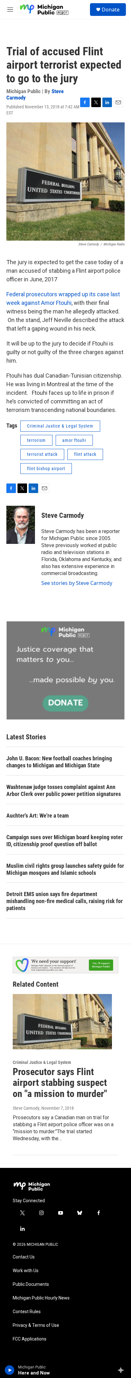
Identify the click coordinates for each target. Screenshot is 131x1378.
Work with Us (25, 1270)
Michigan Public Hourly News (41, 1298)
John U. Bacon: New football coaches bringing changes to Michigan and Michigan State (59, 762)
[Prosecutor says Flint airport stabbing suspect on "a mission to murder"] (62, 1021)
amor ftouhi (74, 440)
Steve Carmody (62, 515)
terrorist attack (42, 454)
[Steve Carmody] (20, 525)
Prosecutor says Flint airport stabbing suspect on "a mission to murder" (60, 1083)
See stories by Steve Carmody (76, 582)
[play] (10, 1370)
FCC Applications (29, 1339)
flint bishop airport (46, 468)
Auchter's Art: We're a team (37, 815)
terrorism (36, 440)
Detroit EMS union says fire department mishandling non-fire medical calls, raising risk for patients (64, 901)
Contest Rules (27, 1311)
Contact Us (24, 1257)
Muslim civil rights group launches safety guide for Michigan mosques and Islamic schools (65, 869)
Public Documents (31, 1284)
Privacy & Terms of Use (36, 1325)
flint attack (85, 454)
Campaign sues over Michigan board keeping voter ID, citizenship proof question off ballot (64, 840)
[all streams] (122, 1370)
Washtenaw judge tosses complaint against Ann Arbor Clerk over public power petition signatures (63, 790)
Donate (111, 9)
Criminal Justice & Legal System (60, 425)
